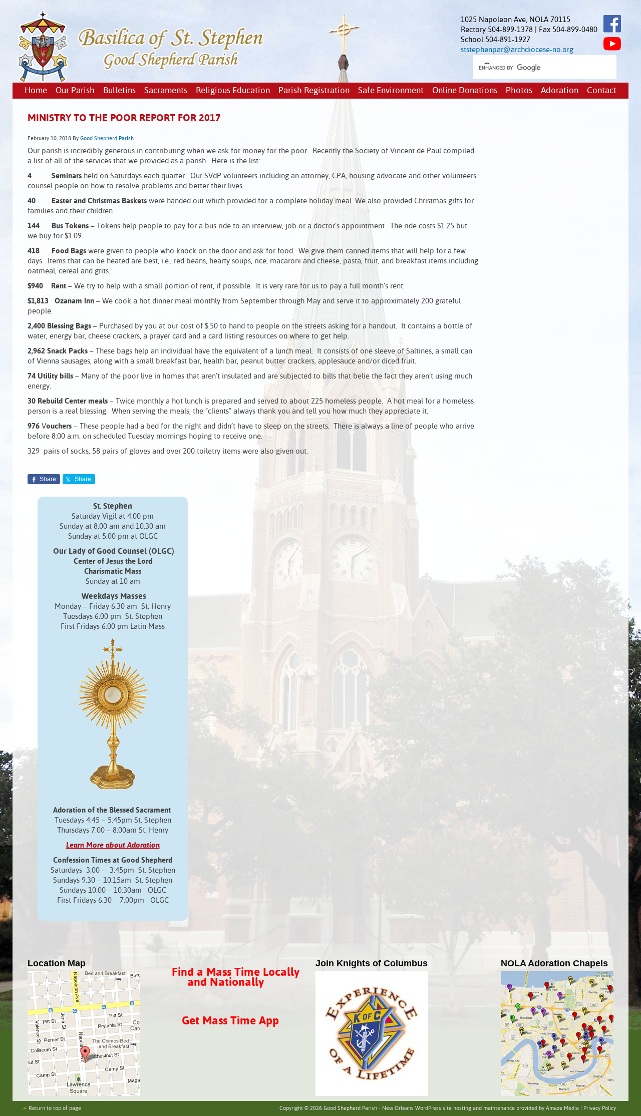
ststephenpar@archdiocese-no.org (517, 50)
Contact (601, 91)
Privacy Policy (599, 1108)
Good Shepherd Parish (107, 139)
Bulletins (119, 91)
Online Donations (464, 91)
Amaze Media (562, 1108)
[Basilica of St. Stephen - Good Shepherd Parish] (141, 80)
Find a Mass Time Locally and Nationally (235, 977)
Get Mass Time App (230, 1021)
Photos (519, 91)
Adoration (559, 91)
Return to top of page (55, 1108)
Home (36, 91)
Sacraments (165, 91)
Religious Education (233, 91)
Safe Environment (391, 91)
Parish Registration (314, 91)
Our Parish (75, 91)
